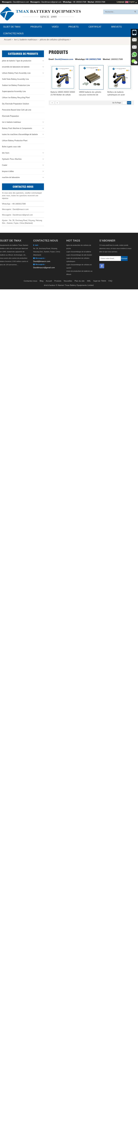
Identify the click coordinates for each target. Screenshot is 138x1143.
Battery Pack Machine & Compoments (17, 128)
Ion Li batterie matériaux (25, 39)
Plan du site (79, 281)
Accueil (7, 39)
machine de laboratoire (11, 177)
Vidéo (55, 27)
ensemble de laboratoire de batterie (15, 67)
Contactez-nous (13, 33)
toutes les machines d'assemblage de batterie (20, 134)
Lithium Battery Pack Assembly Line (16, 73)
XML (89, 281)
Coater (4, 165)
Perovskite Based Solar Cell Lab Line (16, 110)
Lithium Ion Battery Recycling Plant (16, 98)
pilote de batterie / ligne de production (16, 61)
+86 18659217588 (79, 2)
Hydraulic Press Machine (12, 159)
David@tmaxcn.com (21, 2)
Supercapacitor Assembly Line (14, 91)
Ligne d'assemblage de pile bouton (79, 255)
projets (73, 27)
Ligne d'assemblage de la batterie (78, 252)
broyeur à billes (8, 171)
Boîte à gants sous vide (11, 147)
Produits (36, 27)
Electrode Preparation (10, 116)
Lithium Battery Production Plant (14, 141)
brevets (116, 27)
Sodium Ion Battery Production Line (16, 85)
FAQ (110, 281)
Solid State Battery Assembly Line (15, 79)
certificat (95, 27)
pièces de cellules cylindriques (54, 39)
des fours (5, 153)
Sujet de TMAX (11, 27)
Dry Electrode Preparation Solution (15, 104)
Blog (41, 281)
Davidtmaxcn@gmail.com (51, 2)
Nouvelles (68, 281)
